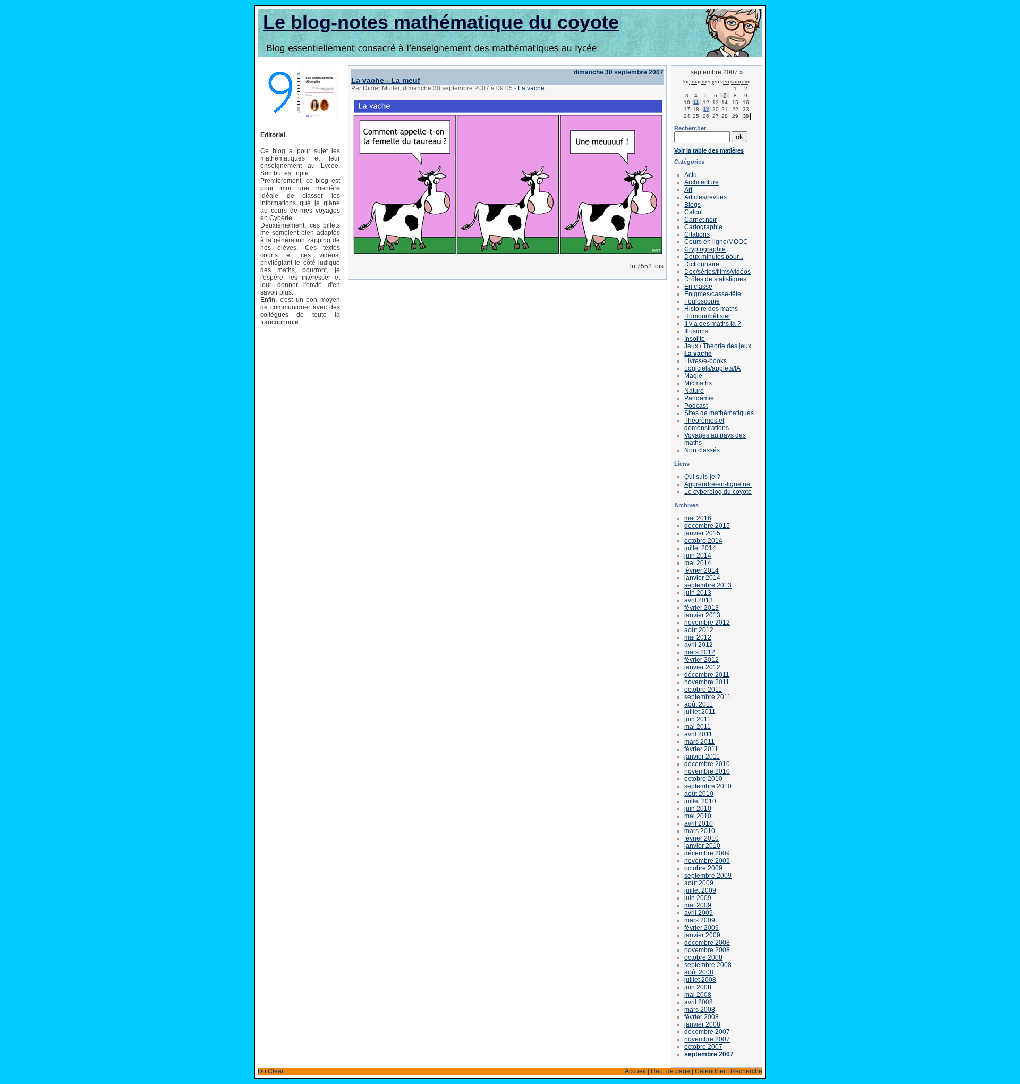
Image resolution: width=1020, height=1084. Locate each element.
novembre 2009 (707, 860)
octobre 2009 (703, 868)
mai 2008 (697, 994)
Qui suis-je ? (702, 477)
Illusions (696, 331)
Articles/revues (705, 197)
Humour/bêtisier (707, 316)
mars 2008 (699, 1009)
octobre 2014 (703, 540)
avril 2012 (698, 645)
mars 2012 (699, 652)
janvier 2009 (702, 935)
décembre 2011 (706, 674)
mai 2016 (697, 518)
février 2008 (701, 1017)
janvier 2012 (702, 667)
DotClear (271, 1071)
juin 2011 (697, 719)
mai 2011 (697, 726)
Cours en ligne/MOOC (716, 242)
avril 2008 (698, 1002)
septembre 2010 (708, 786)
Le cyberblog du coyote (718, 491)
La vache (531, 88)
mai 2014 (697, 563)
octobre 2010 (703, 779)
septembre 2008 (708, 965)
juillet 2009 (700, 890)
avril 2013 (698, 600)
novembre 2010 (707, 771)
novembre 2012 (707, 622)
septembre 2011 (707, 697)
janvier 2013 (702, 615)
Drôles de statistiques (715, 279)
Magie (693, 376)
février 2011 (701, 749)
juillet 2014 (700, 548)
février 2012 (701, 659)
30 (746, 116)
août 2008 (698, 972)
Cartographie (703, 227)
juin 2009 (697, 898)
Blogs (692, 204)
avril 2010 (698, 823)
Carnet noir (700, 219)
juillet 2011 (700, 712)
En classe (698, 286)
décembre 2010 (707, 764)
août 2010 (698, 793)
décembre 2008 (707, 942)
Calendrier (710, 1071)
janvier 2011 (702, 756)
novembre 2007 (707, 1039)
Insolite (694, 338)
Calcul (693, 212)
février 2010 (701, 838)
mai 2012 (697, 637)
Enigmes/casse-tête (712, 294)
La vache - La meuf (385, 80)
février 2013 (701, 607)
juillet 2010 (700, 801)
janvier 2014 (702, 578)
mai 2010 (697, 816)
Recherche (746, 1071)
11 (696, 102)
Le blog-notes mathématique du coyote (441, 22)
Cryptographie (705, 249)
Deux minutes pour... (713, 257)
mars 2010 (699, 831)
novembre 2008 (707, 950)
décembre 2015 (707, 526)
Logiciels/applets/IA (712, 368)
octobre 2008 (703, 957)
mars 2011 (699, 741)
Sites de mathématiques (719, 413)
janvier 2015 (702, 533)
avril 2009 (698, 913)
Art (688, 190)
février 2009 (701, 927)
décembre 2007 (707, 1032)
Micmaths (698, 383)
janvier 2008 (702, 1024)
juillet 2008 (700, 980)
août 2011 (698, 704)
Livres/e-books (705, 361)
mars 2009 (699, 920)
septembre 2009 (708, 875)
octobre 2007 (703, 1047)
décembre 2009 (707, 853)
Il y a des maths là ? (712, 323)
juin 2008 (697, 987)
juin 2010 (697, 808)
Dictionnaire (701, 264)
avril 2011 (698, 734)
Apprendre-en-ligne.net (718, 484)
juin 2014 (697, 555)
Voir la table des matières (709, 150)
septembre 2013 (708, 585)
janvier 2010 (702, 846)
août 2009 (698, 883)
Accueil (635, 1071)
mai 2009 (697, 905)
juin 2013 (697, 592)
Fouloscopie (702, 301)
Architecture (701, 182)
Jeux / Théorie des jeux (717, 346)
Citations (697, 234)
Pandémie (699, 398)
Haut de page (670, 1071)
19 (706, 109)
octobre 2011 (703, 689)
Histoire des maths (711, 309)
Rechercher (690, 128)
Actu (690, 175)
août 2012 (698, 630)
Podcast (696, 405)
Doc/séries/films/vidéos (717, 271)
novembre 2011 (706, 682)
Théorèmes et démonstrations (706, 424)
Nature (694, 390)
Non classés (702, 450)
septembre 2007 (709, 1054)
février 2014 (701, 570)
